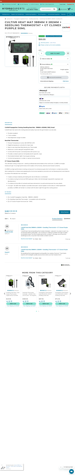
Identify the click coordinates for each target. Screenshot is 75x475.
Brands (63, 14)
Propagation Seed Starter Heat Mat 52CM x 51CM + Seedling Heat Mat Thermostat (45, 295)
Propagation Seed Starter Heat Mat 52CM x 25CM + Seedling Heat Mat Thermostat (61, 295)
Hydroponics (5, 14)
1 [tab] (36, 311)
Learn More (53, 42)
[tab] (57, 219)
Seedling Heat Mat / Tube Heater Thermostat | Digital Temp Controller (12, 294)
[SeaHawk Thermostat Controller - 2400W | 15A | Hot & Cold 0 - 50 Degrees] (29, 283)
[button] (62, 9)
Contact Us (70, 4)
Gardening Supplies (30, 14)
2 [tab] (38, 311)
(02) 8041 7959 (32, 9)
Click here (66, 81)
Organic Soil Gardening (17, 14)
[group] (12, 211)
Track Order (63, 4)
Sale (70, 14)
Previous (4, 293)
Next (70, 293)
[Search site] (54, 9)
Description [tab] (8, 122)
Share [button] (40, 238)
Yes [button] (33, 238)
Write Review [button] (65, 212)
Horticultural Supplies (54, 14)
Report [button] (36, 238)
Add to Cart (55, 53)
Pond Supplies (42, 14)
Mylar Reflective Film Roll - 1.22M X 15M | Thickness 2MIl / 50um (14, 466)
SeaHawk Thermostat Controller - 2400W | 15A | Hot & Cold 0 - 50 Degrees (29, 294)
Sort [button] (6, 218)
